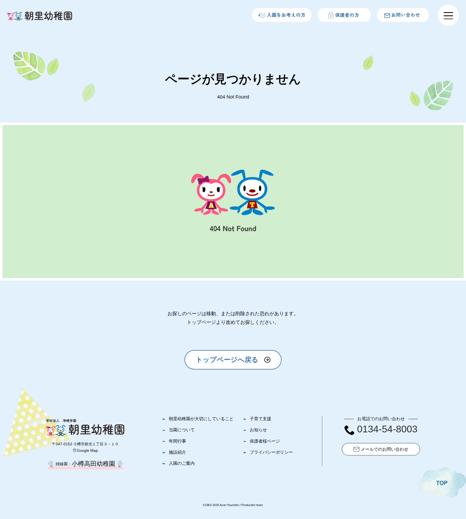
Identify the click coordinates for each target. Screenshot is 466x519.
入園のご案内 (182, 463)
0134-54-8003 (387, 429)
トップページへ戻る (227, 359)
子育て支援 (260, 418)
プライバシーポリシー (271, 452)
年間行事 (177, 441)
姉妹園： (85, 464)
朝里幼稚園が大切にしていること (201, 418)
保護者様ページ (265, 441)
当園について (182, 430)
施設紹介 (177, 452)
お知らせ (258, 430)
